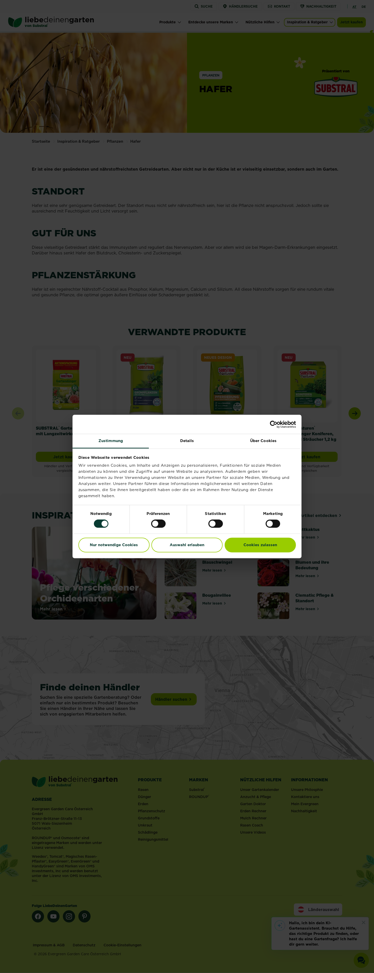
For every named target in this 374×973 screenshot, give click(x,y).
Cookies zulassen (260, 544)
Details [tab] (187, 440)
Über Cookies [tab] (263, 440)
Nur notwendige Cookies (114, 544)
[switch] (158, 524)
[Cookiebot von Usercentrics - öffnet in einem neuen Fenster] (273, 424)
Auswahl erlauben (187, 544)
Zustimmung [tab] (110, 440)
